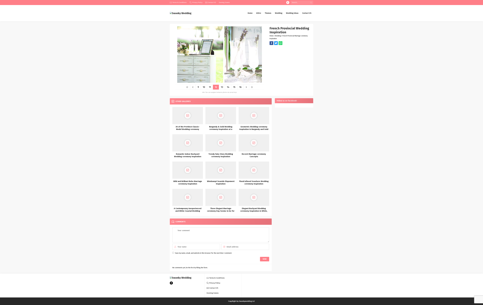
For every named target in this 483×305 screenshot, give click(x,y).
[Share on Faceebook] (276, 43)
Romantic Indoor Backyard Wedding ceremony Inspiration (187, 155)
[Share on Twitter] (280, 43)
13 (222, 87)
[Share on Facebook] (271, 43)
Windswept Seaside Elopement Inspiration (220, 182)
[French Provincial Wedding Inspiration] (219, 82)
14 (228, 87)
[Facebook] (287, 2)
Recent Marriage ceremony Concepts (254, 155)
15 (234, 87)
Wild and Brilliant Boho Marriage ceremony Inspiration (187, 182)
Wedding (278, 36)
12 (216, 87)
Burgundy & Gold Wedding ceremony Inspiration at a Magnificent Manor (220, 129)
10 (204, 87)
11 (210, 87)
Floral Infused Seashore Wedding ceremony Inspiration (254, 182)
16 (240, 87)
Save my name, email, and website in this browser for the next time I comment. (203, 253)
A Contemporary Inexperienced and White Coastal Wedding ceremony (187, 211)
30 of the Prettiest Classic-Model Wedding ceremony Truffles (188, 129)
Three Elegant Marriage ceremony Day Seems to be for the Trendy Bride (220, 211)
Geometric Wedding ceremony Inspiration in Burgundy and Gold (253, 128)
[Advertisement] (290, 62)
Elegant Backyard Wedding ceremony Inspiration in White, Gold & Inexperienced (253, 211)
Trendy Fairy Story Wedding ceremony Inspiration (220, 155)
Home (271, 36)
